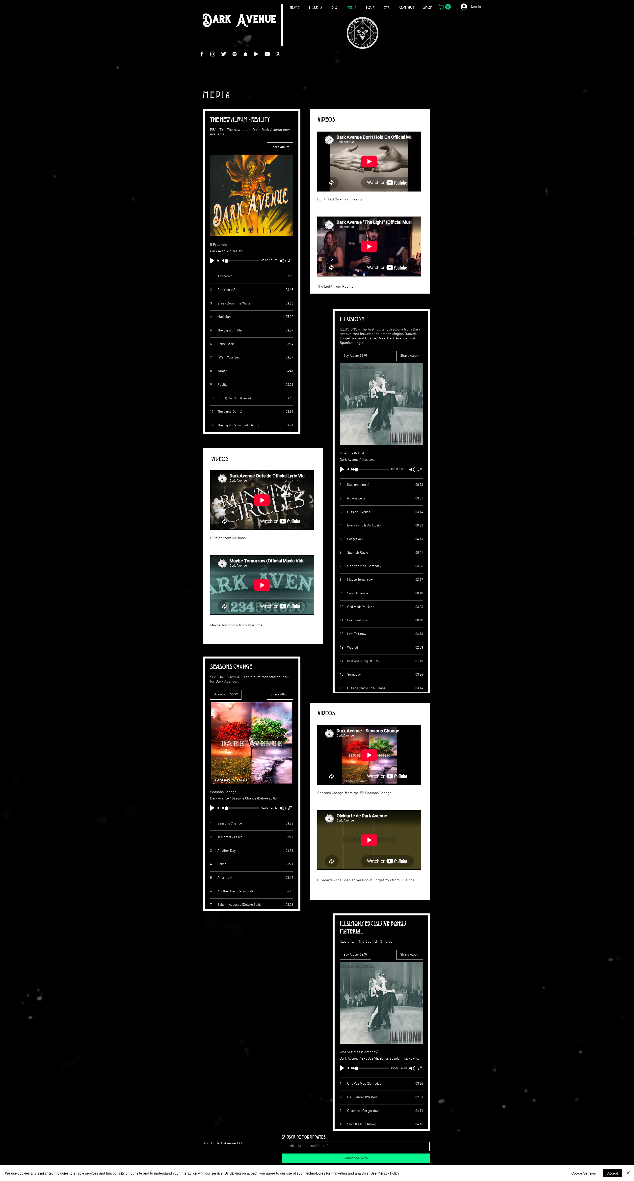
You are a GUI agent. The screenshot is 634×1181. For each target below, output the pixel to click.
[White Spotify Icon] (234, 54)
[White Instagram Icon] (213, 54)
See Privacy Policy (384, 1173)
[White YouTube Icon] (267, 54)
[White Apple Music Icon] (245, 54)
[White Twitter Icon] (223, 54)
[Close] (628, 1173)
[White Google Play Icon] (256, 54)
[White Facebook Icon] (202, 54)
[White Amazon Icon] (278, 54)
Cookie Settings (583, 1173)
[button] (445, 7)
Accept (612, 1173)
